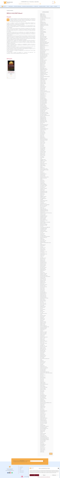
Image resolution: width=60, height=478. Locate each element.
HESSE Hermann (42, 197)
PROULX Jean (42, 342)
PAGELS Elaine (42, 316)
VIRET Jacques (42, 434)
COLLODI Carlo (42, 89)
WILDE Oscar (42, 446)
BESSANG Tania (42, 47)
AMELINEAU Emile (43, 23)
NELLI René (42, 302)
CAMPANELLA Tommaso (44, 72)
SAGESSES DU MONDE (42, 6)
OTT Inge (41, 312)
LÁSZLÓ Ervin (42, 234)
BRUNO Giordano (43, 66)
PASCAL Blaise (42, 319)
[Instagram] (9, 472)
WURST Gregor (42, 448)
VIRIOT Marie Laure (43, 435)
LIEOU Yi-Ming (42, 248)
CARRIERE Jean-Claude (43, 74)
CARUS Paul (42, 75)
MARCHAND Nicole (43, 269)
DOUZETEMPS (42, 126)
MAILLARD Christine (43, 267)
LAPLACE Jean (42, 233)
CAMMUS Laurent (43, 71)
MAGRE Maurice (42, 261)
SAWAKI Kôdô (42, 365)
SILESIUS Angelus (43, 388)
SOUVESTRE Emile (43, 396)
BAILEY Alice (42, 35)
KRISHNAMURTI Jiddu (43, 225)
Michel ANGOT (42, 287)
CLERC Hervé (42, 84)
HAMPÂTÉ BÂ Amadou (43, 192)
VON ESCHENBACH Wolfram (44, 439)
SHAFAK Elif (42, 380)
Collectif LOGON (42, 87)
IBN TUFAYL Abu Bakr (43, 205)
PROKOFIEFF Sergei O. (43, 341)
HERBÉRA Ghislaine (43, 196)
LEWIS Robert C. (42, 245)
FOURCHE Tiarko (42, 152)
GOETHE (41, 171)
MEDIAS (51, 6)
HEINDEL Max (42, 193)
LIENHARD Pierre (43, 247)
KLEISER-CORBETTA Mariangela (45, 222)
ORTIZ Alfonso (42, 311)
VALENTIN (41, 424)
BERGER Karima (42, 44)
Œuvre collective (42, 309)
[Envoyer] (43, 461)
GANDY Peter (42, 162)
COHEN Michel (42, 85)
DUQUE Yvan (42, 130)
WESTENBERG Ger (43, 444)
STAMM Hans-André (43, 398)
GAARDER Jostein (43, 159)
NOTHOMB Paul (42, 307)
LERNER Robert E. (43, 244)
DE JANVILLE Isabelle (43, 102)
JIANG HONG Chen (43, 208)
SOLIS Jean (42, 392)
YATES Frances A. (42, 449)
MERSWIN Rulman (43, 282)
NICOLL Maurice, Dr (43, 304)
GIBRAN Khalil (42, 167)
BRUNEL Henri (42, 65)
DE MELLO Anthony (43, 105)
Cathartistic (42, 77)
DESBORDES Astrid (43, 118)
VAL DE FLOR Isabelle (43, 423)
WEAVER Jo (42, 442)
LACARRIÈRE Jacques (43, 228)
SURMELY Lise (42, 407)
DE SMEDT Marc (42, 111)
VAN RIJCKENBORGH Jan (44, 428)
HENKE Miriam (42, 194)
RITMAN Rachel (42, 354)
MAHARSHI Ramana (43, 262)
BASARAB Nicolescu (43, 39)
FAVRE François (42, 143)
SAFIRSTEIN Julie (42, 361)
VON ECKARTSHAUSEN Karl (44, 438)
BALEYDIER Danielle (43, 36)
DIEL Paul (41, 123)
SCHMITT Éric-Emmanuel (44, 367)
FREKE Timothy (42, 153)
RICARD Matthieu (43, 351)
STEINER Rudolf (42, 400)
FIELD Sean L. (42, 146)
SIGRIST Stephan (42, 386)
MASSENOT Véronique (43, 273)
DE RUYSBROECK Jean (43, 107)
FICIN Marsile (42, 145)
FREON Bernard (42, 154)
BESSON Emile (42, 48)
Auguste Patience (43, 31)
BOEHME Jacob (42, 52)
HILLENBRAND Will (43, 198)
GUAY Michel (42, 182)
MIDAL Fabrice (42, 288)
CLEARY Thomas (42, 81)
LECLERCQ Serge (42, 235)
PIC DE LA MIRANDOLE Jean (44, 326)
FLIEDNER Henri (42, 149)
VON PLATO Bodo (43, 440)
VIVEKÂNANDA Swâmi (43, 436)
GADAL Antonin (42, 161)
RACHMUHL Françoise (43, 346)
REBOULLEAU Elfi (43, 348)
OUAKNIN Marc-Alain (43, 313)
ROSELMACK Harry (43, 355)
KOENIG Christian (43, 223)
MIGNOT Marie (42, 289)
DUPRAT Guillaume (43, 129)
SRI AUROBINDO (42, 397)
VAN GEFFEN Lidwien (43, 427)
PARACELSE (42, 317)
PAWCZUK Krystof (43, 321)
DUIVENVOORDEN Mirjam (44, 128)
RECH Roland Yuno (43, 349)
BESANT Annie (42, 46)
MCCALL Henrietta (43, 279)
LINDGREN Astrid (43, 249)
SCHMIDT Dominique (43, 366)
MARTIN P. (41, 271)
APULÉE (41, 27)
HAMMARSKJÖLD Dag (43, 191)
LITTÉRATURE (36, 6)
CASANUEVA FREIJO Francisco (45, 76)
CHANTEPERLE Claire (43, 79)
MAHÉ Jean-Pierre (43, 264)
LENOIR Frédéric (42, 241)
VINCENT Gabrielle (43, 433)
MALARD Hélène (42, 268)
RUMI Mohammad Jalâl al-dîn (44, 358)
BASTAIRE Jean (42, 40)
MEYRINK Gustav (42, 285)
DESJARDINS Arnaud (43, 120)
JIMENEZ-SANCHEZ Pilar (44, 209)
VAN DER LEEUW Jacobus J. (44, 426)
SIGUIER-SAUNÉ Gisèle (43, 387)
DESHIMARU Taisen (43, 119)
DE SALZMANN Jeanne (43, 109)
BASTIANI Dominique (43, 41)
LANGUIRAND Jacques (43, 231)
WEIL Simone (42, 443)
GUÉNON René (42, 183)
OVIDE (41, 314)
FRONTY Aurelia (42, 155)
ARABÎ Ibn (41, 28)
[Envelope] (10, 472)
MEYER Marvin (42, 283)
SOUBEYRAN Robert (43, 395)
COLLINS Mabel (42, 88)
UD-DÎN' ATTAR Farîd (43, 421)
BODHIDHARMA (42, 51)
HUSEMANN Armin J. (43, 203)
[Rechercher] (40, 3)
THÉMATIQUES (11, 6)
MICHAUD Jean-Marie (43, 286)
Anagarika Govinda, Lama (44, 24)
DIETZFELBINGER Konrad (44, 124)
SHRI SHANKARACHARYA (44, 384)
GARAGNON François (43, 163)
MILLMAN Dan (42, 290)
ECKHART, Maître (42, 132)
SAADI (41, 359)
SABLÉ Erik (42, 360)
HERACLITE (42, 195)
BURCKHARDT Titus (43, 68)
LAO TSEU (41, 232)
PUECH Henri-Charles (43, 343)
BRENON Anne (42, 64)
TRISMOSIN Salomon (43, 420)
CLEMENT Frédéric (43, 83)
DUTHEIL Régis (42, 131)
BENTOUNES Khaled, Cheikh (44, 42)
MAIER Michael (42, 266)
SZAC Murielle (42, 409)
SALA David (42, 363)
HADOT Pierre (42, 190)
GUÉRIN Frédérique (43, 184)
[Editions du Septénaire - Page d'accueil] (8, 2)
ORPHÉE (41, 310)
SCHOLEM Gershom (43, 368)
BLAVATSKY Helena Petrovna (44, 49)
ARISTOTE (41, 30)
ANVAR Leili (42, 26)
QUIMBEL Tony (42, 345)
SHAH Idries (42, 381)
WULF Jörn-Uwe (42, 447)
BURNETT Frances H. (43, 70)
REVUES (48, 6)
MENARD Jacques (43, 280)
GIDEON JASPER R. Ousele (44, 169)
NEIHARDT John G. (43, 301)
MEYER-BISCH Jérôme (43, 284)
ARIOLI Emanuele (43, 29)
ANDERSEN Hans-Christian (44, 25)
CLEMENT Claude (43, 82)
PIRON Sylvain (42, 329)
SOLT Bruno (42, 393)
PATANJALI (42, 320)
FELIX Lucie (42, 144)
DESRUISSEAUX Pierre (43, 121)
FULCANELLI (42, 156)
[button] (58, 468)
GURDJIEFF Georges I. (43, 188)
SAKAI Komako (42, 362)
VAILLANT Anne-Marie (43, 422)
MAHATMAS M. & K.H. (43, 263)
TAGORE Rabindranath (43, 410)
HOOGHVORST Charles (43, 200)
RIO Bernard (42, 353)
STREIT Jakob (42, 404)
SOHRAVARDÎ (42, 391)
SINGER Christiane (43, 389)
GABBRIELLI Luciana (43, 160)
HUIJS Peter (42, 202)
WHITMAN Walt (42, 445)
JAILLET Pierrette (43, 206)
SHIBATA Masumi (42, 383)
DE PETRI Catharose (43, 106)
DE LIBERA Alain (42, 104)
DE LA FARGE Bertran (43, 103)
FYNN (41, 158)
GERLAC (41, 166)
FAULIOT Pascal (42, 142)
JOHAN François (42, 211)
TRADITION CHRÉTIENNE (17, 6)
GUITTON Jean (42, 187)
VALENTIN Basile (42, 425)
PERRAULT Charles (43, 322)
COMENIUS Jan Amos (43, 90)
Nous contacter (22, 472)
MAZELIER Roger (42, 277)
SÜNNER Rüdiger (42, 406)
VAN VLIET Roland (43, 429)
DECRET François (42, 116)
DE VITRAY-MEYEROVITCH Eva (45, 115)
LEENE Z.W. (42, 238)
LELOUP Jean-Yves (43, 240)
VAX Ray (41, 432)
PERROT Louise (42, 324)
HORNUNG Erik (42, 201)
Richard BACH (42, 352)
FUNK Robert (42, 157)
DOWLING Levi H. (43, 127)
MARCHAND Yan (42, 270)
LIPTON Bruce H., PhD (43, 251)
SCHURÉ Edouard (43, 370)
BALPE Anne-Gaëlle (43, 37)
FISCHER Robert (42, 148)
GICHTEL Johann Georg (43, 168)
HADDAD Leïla (42, 189)
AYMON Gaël (42, 34)
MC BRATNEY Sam (43, 278)
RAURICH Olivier (42, 347)
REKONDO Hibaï (42, 350)
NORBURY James (43, 306)
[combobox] (29, 3)
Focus (20, 469)
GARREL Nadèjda (43, 165)
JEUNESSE (55, 6)
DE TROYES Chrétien (43, 114)
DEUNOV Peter (42, 122)
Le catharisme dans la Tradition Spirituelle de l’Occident (11, 72)
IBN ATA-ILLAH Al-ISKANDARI (44, 204)
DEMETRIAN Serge (43, 117)
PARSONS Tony (42, 318)
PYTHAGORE (42, 344)
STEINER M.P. (42, 399)
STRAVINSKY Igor (42, 403)
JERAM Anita (42, 207)
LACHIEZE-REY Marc (43, 229)
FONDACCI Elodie (43, 151)
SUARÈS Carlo (42, 405)
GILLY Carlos (42, 170)
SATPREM (41, 364)
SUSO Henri (42, 408)
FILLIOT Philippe (42, 147)
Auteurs (21, 468)
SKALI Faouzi (42, 390)
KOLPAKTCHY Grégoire (43, 224)
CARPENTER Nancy (43, 73)
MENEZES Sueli (42, 281)
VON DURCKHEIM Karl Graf (44, 437)
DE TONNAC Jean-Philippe (44, 113)
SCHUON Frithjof (42, 369)
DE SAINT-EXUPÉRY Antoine (44, 108)
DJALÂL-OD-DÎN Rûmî (43, 125)
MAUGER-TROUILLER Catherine (45, 276)
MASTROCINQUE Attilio (43, 275)
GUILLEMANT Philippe (43, 185)
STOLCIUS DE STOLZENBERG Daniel (45, 402)
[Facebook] (7, 472)
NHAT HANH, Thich (43, 303)
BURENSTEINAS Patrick (43, 69)
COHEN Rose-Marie (43, 86)
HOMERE (41, 199)
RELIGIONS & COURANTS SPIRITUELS (27, 6)
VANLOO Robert (42, 430)
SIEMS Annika (42, 385)
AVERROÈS (42, 33)
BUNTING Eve (42, 67)
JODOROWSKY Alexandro (44, 210)
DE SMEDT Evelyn (43, 110)
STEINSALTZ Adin (43, 401)
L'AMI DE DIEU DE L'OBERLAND (45, 227)
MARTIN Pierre (42, 272)
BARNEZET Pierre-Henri (44, 38)
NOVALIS (41, 308)
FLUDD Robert (42, 150)
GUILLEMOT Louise (43, 186)
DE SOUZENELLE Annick (44, 112)
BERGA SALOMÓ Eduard (44, 43)
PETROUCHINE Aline (43, 325)
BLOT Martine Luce (43, 50)
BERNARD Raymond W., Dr (44, 45)
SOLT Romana (42, 394)
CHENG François (42, 80)
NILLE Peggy (42, 305)
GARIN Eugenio (42, 164)
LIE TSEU (41, 246)
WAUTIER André (42, 441)
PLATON (41, 330)
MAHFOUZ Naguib (43, 265)
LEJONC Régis (42, 239)
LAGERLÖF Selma (43, 230)
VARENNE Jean (42, 431)
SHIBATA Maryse (42, 382)
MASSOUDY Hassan (43, 274)
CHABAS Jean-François (43, 78)
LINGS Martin (42, 250)
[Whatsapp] (12, 472)
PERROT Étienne (42, 323)
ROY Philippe (42, 357)
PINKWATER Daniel (43, 328)
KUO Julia (41, 226)
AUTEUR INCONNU (43, 32)
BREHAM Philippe (43, 63)
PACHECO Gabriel (43, 315)
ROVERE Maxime (42, 356)
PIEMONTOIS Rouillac (43, 327)
